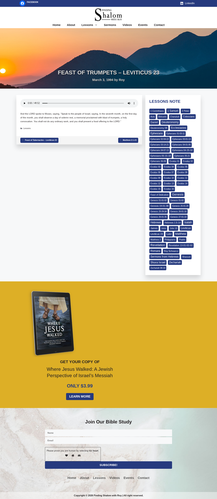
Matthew (180, 233)
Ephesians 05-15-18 (160, 155)
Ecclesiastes (178, 127)
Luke (169, 234)
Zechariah (175, 262)
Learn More (79, 396)
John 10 (173, 228)
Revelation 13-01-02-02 (181, 245)
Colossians (189, 116)
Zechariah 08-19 (157, 268)
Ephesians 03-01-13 (181, 139)
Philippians (170, 239)
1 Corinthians (157, 111)
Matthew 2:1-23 (130, 140)
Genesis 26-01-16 (178, 211)
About (71, 25)
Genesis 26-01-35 (158, 217)
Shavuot (186, 256)
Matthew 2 (155, 239)
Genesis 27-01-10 (178, 217)
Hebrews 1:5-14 (173, 222)
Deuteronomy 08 (158, 128)
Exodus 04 (169, 167)
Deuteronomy (170, 122)
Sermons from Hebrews (164, 256)
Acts (152, 116)
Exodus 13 (169, 183)
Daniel (154, 122)
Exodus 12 (155, 183)
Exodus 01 (174, 161)
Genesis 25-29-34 (158, 211)
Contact (159, 25)
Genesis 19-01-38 (159, 206)
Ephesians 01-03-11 (175, 133)
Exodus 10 (169, 178)
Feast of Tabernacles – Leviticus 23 (41, 140)
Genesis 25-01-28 (180, 206)
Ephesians (156, 133)
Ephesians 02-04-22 (159, 139)
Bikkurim (162, 116)
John (163, 228)
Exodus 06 (155, 172)
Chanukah (174, 116)
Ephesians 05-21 (182, 156)
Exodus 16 (169, 189)
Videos (127, 25)
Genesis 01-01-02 (158, 200)
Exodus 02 (188, 161)
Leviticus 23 (156, 234)
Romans (155, 250)
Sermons (110, 25)
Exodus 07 (169, 172)
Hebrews (155, 222)
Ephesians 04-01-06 (181, 144)
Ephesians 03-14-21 (159, 144)
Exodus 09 (155, 178)
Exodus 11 (182, 178)
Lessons (87, 25)
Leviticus (186, 228)
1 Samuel (172, 110)
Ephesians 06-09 (158, 161)
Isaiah (188, 222)
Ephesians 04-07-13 (159, 150)
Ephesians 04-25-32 (182, 150)
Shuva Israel (157, 262)
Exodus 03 (155, 167)
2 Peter (185, 111)
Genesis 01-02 (177, 200)
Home (57, 25)
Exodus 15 (155, 189)
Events (143, 25)
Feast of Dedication (159, 195)
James (154, 228)
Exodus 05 (182, 167)
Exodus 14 (182, 183)
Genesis (177, 194)
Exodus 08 (182, 172)
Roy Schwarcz (171, 251)
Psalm (182, 239)
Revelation (157, 245)
